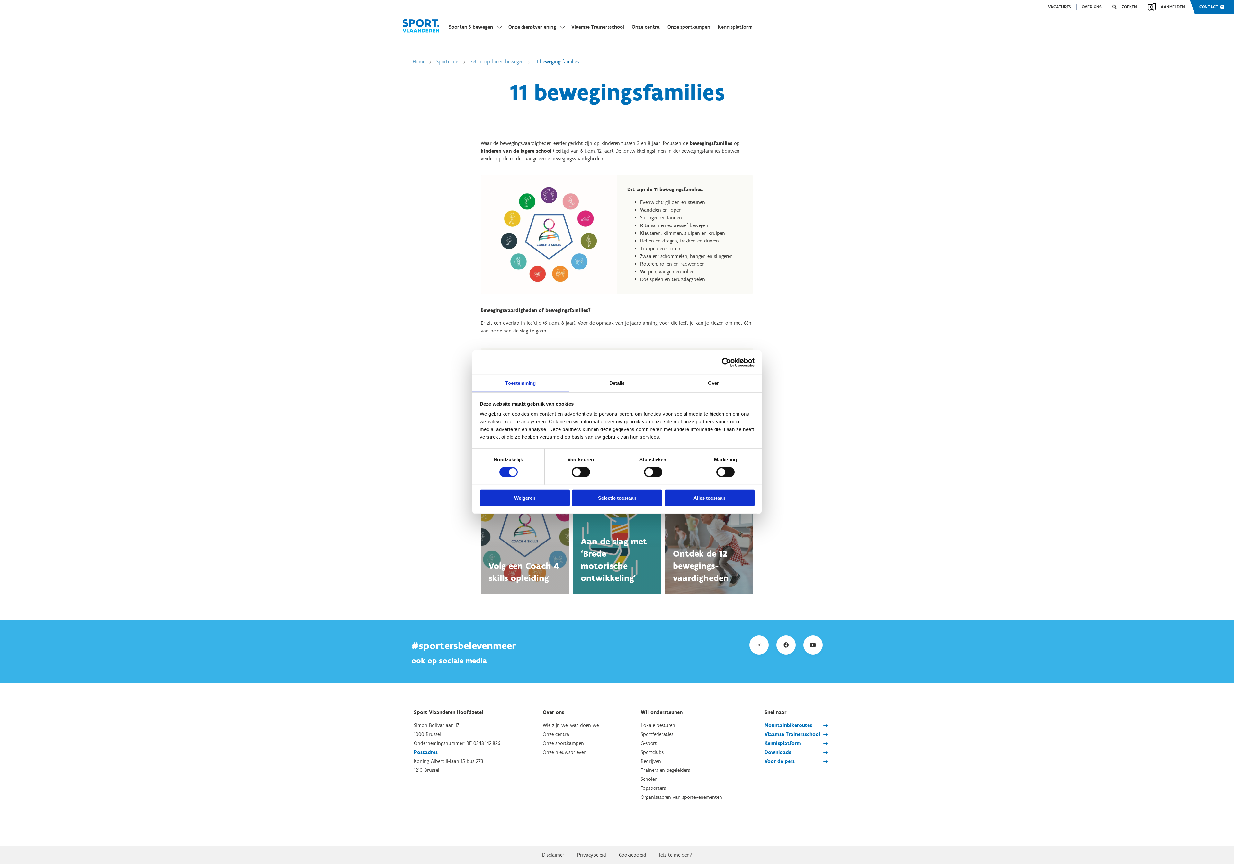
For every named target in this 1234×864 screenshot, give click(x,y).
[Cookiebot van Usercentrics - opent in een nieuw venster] (726, 362)
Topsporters (653, 788)
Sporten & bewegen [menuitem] (471, 27)
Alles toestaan (709, 498)
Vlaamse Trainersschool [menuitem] (597, 27)
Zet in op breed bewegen (497, 61)
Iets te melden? (675, 855)
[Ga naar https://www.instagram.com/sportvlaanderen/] (759, 645)
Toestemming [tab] (520, 383)
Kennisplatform (783, 743)
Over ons (1092, 7)
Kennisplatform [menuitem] (735, 27)
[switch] (581, 472)
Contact (1208, 7)
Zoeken (1129, 7)
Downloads (778, 752)
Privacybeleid (591, 855)
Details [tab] (617, 383)
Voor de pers (780, 761)
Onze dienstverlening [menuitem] (532, 27)
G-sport (649, 743)
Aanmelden (1173, 7)
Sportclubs (447, 61)
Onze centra (556, 734)
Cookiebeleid (632, 855)
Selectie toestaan (617, 498)
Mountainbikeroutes (788, 725)
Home (419, 61)
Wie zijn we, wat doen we (571, 725)
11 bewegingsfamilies (557, 61)
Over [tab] (713, 383)
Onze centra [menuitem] (646, 27)
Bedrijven (651, 761)
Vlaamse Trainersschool (792, 734)
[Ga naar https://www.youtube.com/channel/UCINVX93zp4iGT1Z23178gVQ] (813, 645)
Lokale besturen (658, 725)
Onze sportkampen (563, 743)
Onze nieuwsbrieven (564, 752)
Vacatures (1059, 7)
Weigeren (524, 498)
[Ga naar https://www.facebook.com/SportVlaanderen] (786, 645)
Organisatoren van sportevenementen (681, 797)
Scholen (649, 779)
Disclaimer (553, 855)
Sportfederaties (657, 734)
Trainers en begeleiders (665, 770)
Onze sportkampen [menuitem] (688, 27)
